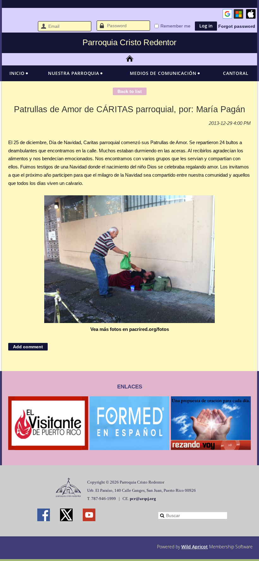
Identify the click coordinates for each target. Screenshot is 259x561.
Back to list (129, 91)
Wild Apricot (194, 547)
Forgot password (236, 26)
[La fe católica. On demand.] (130, 448)
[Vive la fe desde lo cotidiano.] (211, 448)
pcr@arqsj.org (143, 498)
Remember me (175, 25)
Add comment (28, 346)
